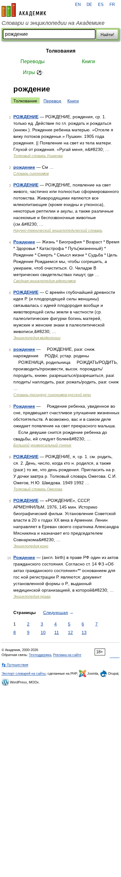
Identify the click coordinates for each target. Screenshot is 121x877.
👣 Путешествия (15, 665)
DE (89, 4)
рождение (24, 167)
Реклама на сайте (67, 655)
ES (101, 4)
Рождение (24, 241)
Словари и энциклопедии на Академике (53, 23)
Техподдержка (40, 655)
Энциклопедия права (32, 596)
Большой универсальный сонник (42, 445)
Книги (88, 61)
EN (78, 4)
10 (43, 632)
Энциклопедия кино (30, 546)
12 (70, 632)
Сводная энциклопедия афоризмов (44, 281)
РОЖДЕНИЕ (25, 116)
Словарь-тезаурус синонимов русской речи (52, 395)
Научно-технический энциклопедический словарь (57, 230)
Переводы (32, 61)
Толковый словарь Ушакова (38, 156)
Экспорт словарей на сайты (24, 673)
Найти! (107, 34)
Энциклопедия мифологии (36, 338)
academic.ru (24, 10)
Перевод (52, 100)
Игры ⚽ (33, 72)
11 (56, 632)
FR (112, 4)
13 (84, 632)
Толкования (60, 51)
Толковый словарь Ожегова (37, 489)
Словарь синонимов (31, 173)
